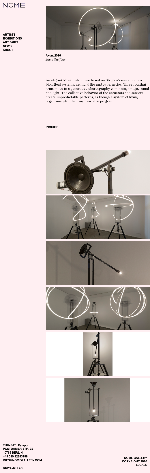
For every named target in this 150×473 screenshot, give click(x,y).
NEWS (7, 46)
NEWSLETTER (13, 468)
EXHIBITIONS (12, 38)
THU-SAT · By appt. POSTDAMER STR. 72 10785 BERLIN (18, 449)
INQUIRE (52, 127)
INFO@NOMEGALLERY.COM (22, 460)
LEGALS (141, 465)
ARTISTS (9, 35)
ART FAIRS (10, 42)
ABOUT (8, 50)
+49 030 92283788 (15, 456)
